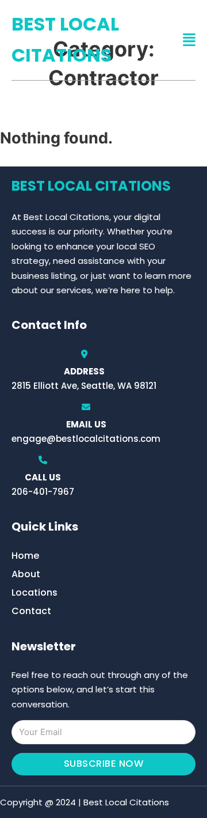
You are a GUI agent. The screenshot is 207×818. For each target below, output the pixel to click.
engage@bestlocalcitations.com (86, 439)
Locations (34, 592)
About (26, 574)
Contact (31, 611)
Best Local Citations (65, 39)
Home (25, 555)
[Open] (189, 40)
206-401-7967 (43, 492)
